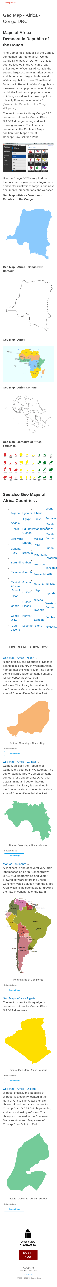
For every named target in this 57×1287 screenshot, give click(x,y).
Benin (15, 528)
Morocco (39, 564)
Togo (49, 573)
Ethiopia (27, 552)
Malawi (38, 538)
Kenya (26, 615)
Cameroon (17, 572)
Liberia (38, 513)
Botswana (17, 538)
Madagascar (42, 528)
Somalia (50, 518)
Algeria (15, 513)
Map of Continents (14, 863)
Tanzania (51, 567)
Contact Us (29, 1274)
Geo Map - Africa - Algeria (19, 998)
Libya (38, 518)
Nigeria (38, 599)
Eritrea (26, 542)
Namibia (39, 584)
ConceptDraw (10, 2)
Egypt (26, 518)
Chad (15, 595)
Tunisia (50, 583)
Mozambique (42, 574)
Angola (15, 522)
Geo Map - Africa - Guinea (19, 761)
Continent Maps (14, 753)
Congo (15, 605)
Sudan (49, 547)
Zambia (50, 617)
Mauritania (40, 554)
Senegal (39, 619)
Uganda (50, 593)
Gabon (26, 562)
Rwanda (39, 609)
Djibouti (27, 513)
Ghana (26, 582)
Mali (37, 544)
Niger (38, 590)
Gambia (27, 572)
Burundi (16, 562)
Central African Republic (16, 586)
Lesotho (27, 625)
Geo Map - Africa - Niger (18, 657)
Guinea (27, 592)
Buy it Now (28, 1254)
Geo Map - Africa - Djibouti (19, 1088)
